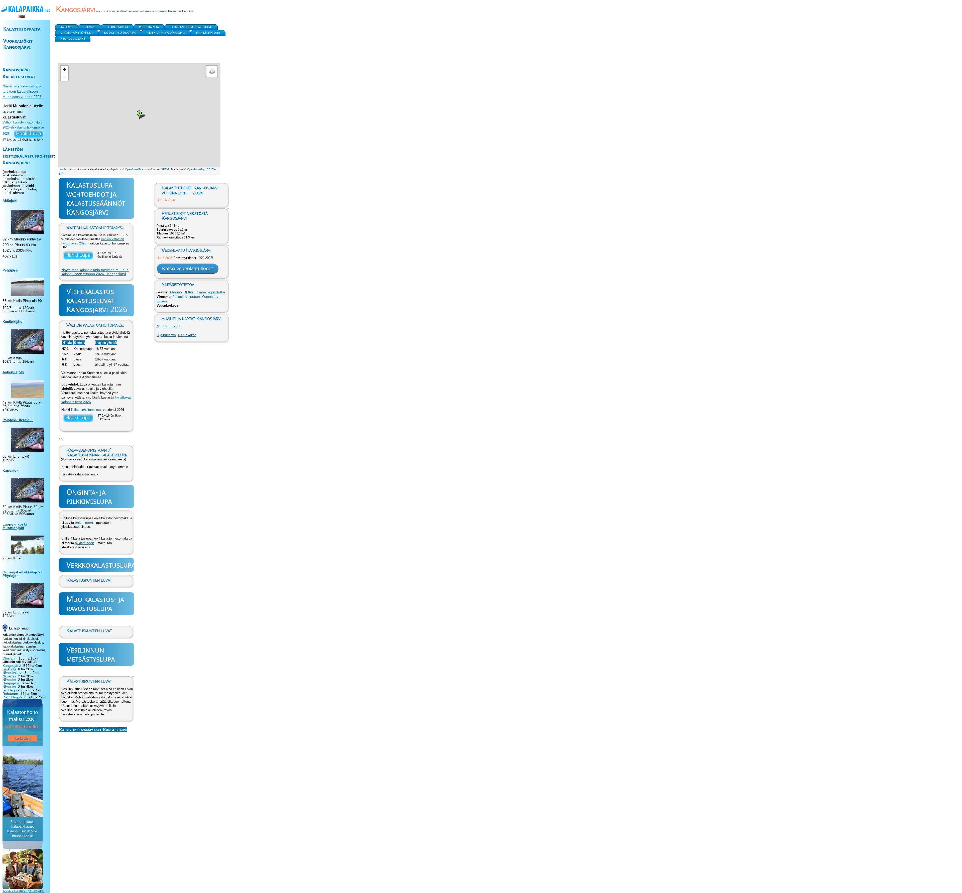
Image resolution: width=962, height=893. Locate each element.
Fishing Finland (208, 32)
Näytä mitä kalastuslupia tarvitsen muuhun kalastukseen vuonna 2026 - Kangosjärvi (95, 272)
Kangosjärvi (12, 666)
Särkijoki (9, 669)
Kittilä (189, 292)
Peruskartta (187, 335)
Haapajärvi (11, 683)
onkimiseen (84, 523)
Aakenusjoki (13, 372)
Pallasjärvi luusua (186, 297)
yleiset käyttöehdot (77, 32)
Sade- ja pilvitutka (211, 292)
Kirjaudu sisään (73, 38)
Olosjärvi (9, 658)
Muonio (176, 292)
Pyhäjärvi (10, 270)
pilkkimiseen (84, 543)
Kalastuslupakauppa (120, 32)
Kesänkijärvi (13, 322)
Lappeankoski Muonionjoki (15, 526)
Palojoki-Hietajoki (18, 420)
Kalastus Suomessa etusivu (191, 27)
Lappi (176, 326)
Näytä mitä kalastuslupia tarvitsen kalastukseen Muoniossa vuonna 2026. (23, 91)
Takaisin (67, 27)
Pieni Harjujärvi (14, 697)
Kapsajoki (11, 470)
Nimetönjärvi (12, 673)
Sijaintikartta (166, 335)
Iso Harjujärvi (13, 690)
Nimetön (9, 676)
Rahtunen (10, 694)
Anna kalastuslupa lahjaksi (23, 891)
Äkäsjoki (10, 201)
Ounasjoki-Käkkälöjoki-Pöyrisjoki (23, 574)
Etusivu (89, 27)
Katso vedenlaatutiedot (187, 268)
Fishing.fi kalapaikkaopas (166, 32)
